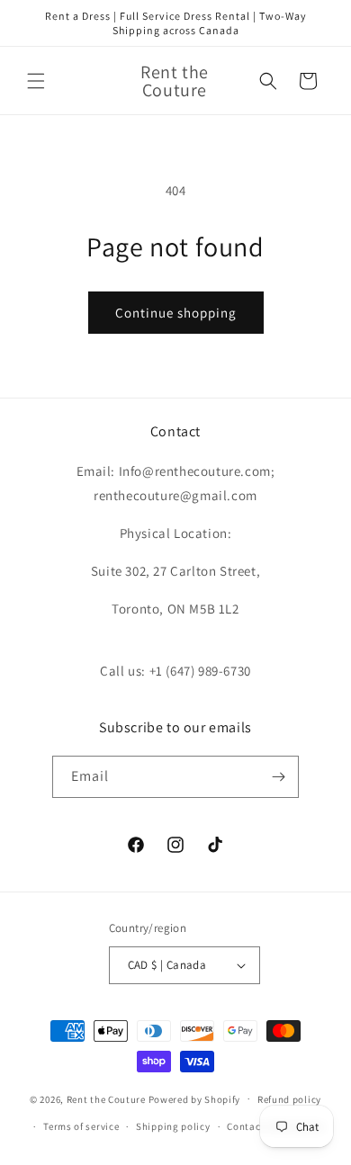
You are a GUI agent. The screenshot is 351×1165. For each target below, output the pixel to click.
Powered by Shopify (194, 1098)
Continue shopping (176, 312)
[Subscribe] (278, 777)
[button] (36, 81)
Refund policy (289, 1099)
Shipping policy (173, 1126)
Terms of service (81, 1126)
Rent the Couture (106, 1098)
